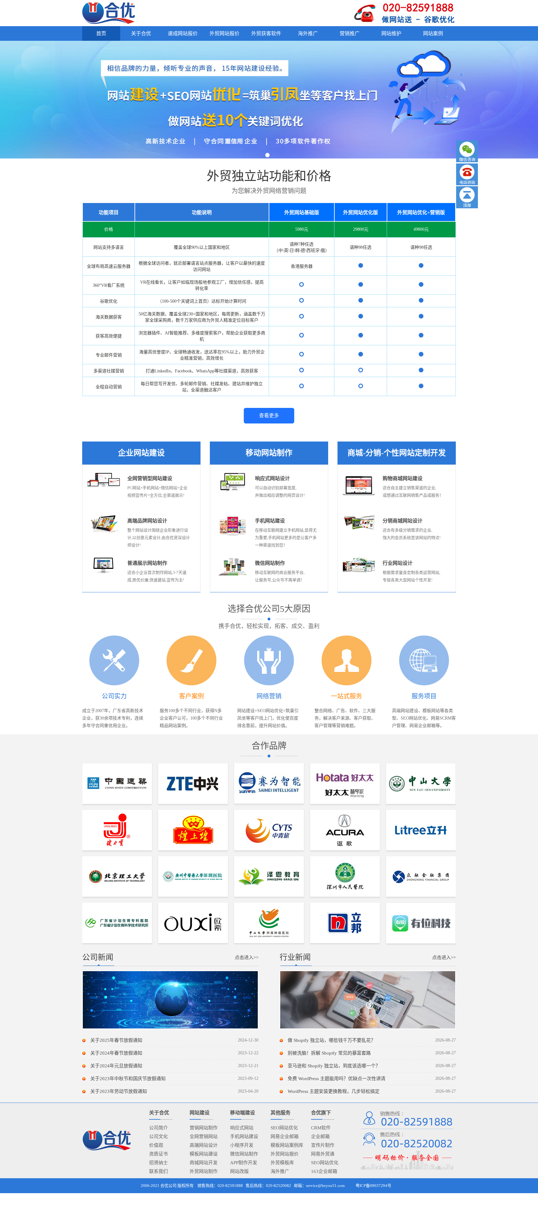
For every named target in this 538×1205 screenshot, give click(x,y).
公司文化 (158, 1136)
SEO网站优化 (284, 1127)
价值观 (156, 1145)
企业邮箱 (320, 1136)
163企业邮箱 (324, 1171)
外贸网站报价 (285, 1153)
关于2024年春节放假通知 (116, 1053)
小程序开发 (241, 1145)
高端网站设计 (204, 1145)
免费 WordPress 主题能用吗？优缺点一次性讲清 (336, 1078)
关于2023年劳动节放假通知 (118, 1091)
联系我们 (158, 1171)
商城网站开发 (204, 1162)
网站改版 (239, 1171)
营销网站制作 (204, 1127)
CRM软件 (321, 1127)
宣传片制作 (322, 1145)
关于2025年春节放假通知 (116, 1040)
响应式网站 (241, 1127)
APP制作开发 (243, 1162)
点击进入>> (246, 957)
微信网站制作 (244, 1153)
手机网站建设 (244, 1136)
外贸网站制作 (204, 1171)
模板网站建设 (204, 1153)
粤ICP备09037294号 (373, 1185)
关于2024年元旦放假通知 (116, 1065)
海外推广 (280, 1171)
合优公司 (168, 1185)
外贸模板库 (282, 1162)
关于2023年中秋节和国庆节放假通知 (128, 1078)
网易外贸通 (322, 1153)
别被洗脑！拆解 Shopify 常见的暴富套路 (329, 1053)
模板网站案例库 (287, 1145)
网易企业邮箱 (285, 1136)
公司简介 (158, 1127)
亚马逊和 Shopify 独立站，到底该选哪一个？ (334, 1065)
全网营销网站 (204, 1136)
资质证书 (158, 1153)
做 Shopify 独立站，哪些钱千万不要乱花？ (331, 1040)
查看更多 (269, 415)
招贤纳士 (158, 1162)
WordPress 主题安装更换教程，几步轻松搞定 (334, 1091)
